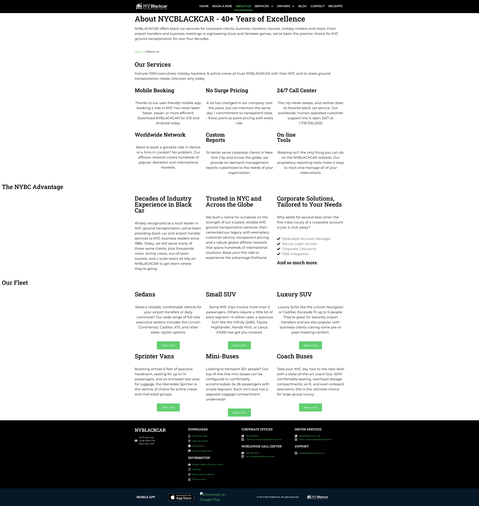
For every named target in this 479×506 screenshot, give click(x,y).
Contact (318, 6)
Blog (302, 6)
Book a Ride (222, 6)
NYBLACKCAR (150, 430)
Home (204, 6)
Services (262, 6)
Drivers (283, 6)
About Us (243, 6)
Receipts (335, 6)
